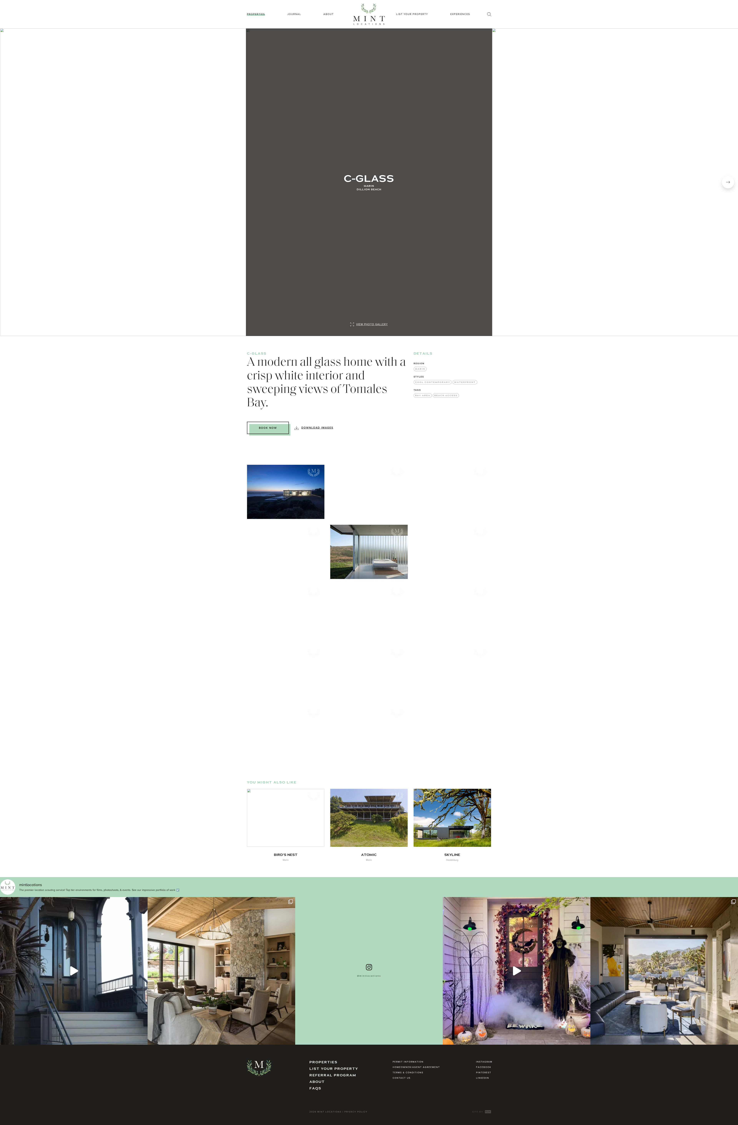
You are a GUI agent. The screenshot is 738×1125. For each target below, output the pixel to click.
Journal (294, 14)
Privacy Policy (355, 1111)
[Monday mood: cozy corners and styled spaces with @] (221, 971)
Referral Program (332, 1075)
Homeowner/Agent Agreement (416, 1067)
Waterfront (465, 382)
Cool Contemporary (432, 382)
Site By (478, 1111)
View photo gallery (372, 324)
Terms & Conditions (408, 1072)
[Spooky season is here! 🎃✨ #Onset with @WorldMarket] (516, 971)
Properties (256, 14)
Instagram (484, 1061)
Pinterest (483, 1072)
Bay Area (422, 395)
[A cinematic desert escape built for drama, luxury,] (664, 971)
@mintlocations (369, 975)
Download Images (317, 428)
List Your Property (412, 14)
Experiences (460, 14)
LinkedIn (482, 1077)
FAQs (315, 1088)
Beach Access (445, 395)
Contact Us (402, 1077)
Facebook (483, 1067)
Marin (420, 369)
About (328, 14)
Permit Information (408, 1061)
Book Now (268, 428)
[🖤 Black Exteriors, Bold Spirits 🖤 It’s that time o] (74, 971)
